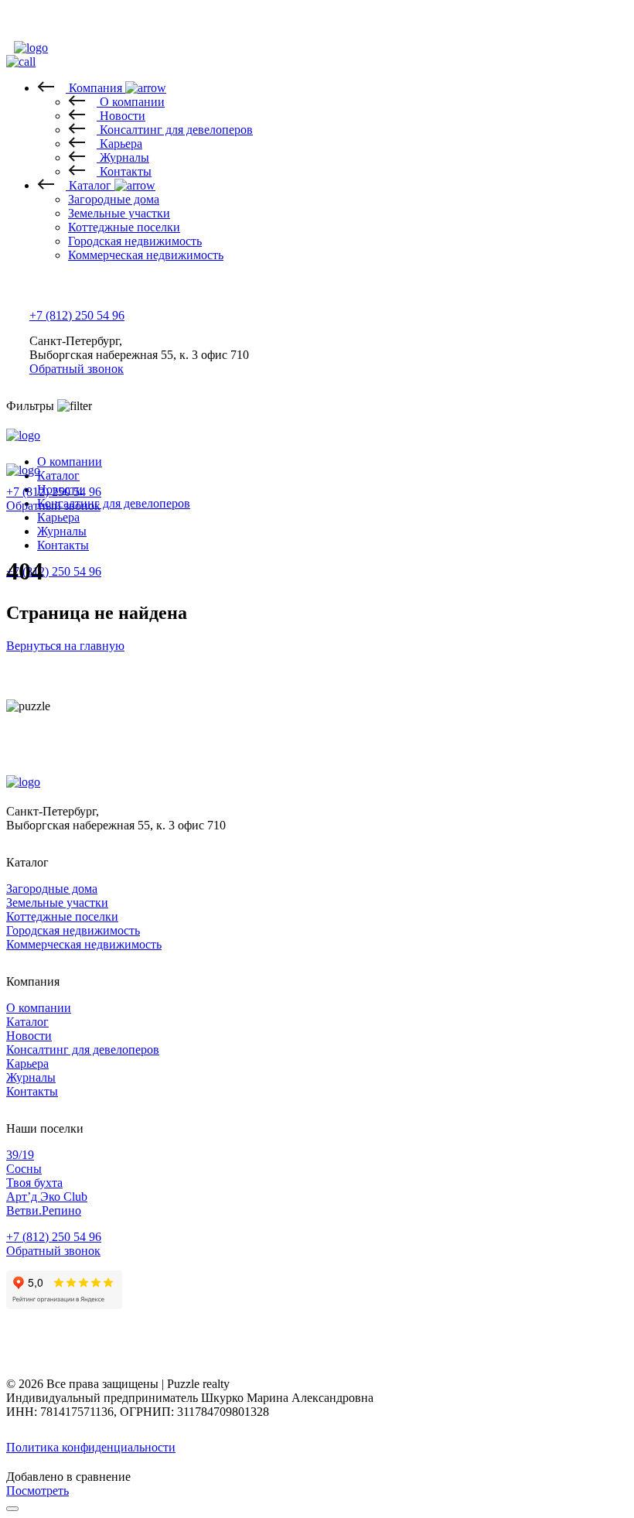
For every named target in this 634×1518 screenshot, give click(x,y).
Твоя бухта (34, 1182)
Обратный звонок (76, 368)
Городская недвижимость (73, 930)
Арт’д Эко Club (46, 1196)
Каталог (27, 1021)
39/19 (20, 1154)
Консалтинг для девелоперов (82, 1049)
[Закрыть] (12, 1508)
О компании (69, 461)
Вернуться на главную (65, 645)
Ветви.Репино (43, 1210)
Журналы (62, 531)
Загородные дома (51, 888)
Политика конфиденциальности (91, 1447)
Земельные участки (57, 902)
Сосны (24, 1168)
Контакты (63, 545)
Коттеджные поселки (62, 916)
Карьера (27, 1063)
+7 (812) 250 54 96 (76, 315)
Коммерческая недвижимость (84, 944)
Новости (29, 1035)
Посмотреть (37, 1490)
